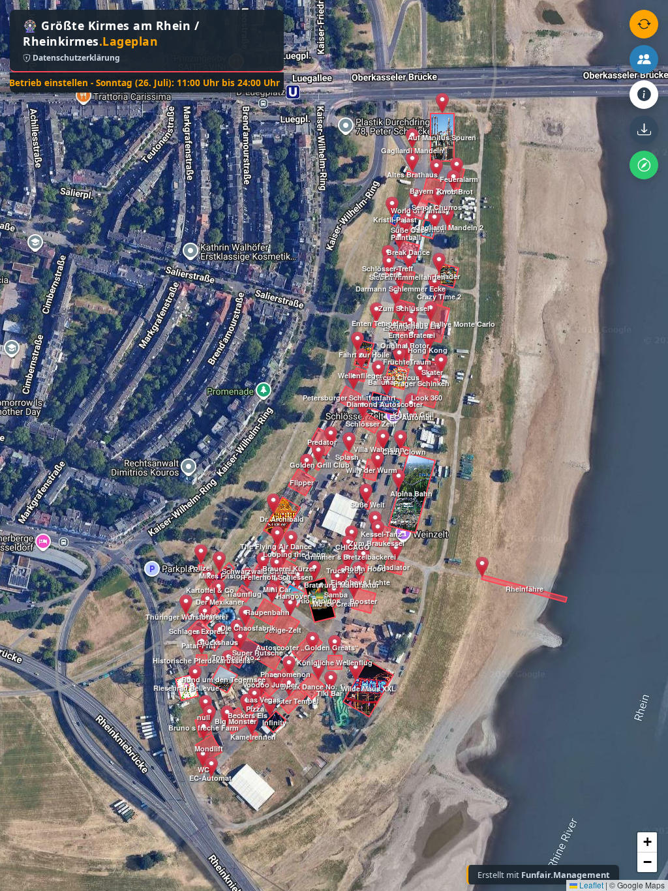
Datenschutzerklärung (75, 57)
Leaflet (590, 884)
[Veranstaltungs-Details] (644, 94)
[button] (195, 675)
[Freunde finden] (644, 59)
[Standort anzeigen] (644, 165)
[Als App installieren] (644, 129)
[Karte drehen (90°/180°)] (644, 24)
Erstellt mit (544, 875)
